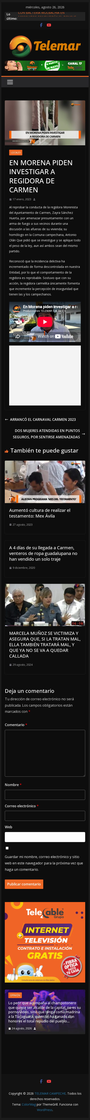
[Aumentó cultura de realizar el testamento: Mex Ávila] (45, 463)
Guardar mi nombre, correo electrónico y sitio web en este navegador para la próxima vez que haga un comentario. (44, 863)
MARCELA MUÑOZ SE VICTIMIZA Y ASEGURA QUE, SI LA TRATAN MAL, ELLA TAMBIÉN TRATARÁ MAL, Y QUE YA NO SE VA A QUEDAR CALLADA (45, 644)
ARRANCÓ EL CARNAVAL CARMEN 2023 (43, 419)
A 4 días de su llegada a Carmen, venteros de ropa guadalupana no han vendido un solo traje (43, 553)
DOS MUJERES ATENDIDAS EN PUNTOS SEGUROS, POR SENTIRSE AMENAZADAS (46, 433)
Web (8, 827)
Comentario (16, 724)
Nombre (13, 784)
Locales (16, 152)
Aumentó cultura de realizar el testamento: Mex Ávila (39, 513)
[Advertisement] (45, 376)
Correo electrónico (22, 806)
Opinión (15, 995)
